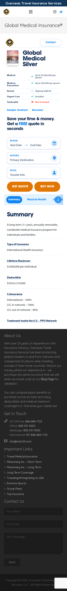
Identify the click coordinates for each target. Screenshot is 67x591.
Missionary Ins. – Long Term (24, 467)
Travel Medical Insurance (22, 456)
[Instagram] (54, 12)
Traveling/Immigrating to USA (25, 478)
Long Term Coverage (20, 472)
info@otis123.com (20, 441)
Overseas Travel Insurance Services (33, 3)
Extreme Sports (16, 483)
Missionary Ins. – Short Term (24, 462)
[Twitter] (61, 12)
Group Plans (14, 488)
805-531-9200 (26, 426)
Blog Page (47, 379)
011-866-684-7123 (37, 434)
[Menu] (31, 11)
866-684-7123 (33, 421)
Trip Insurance (15, 494)
